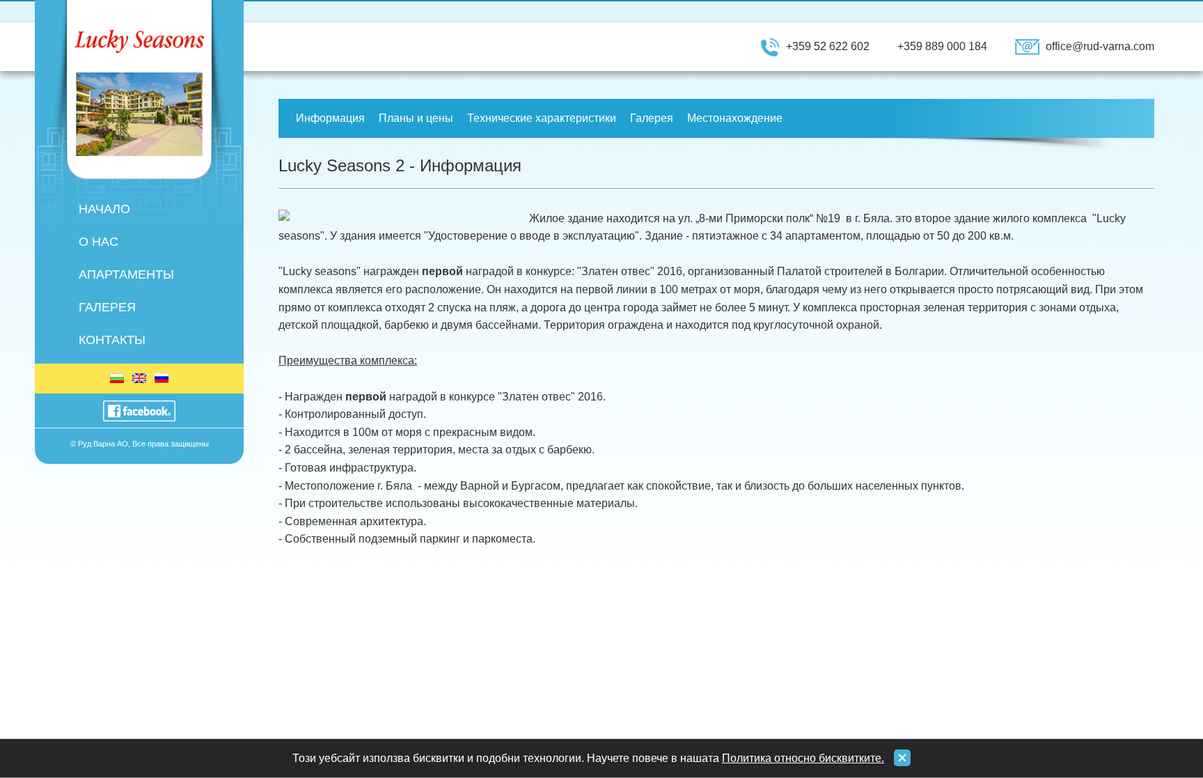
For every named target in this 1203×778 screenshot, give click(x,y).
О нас (98, 242)
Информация (330, 118)
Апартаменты (126, 274)
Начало (104, 209)
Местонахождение (735, 118)
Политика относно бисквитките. (803, 758)
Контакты (112, 340)
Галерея (107, 307)
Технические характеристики (541, 118)
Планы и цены (416, 118)
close (902, 757)
